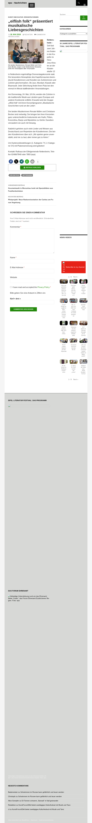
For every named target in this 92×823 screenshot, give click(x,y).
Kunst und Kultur (15, 17)
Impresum (34, 820)
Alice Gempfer (13, 801)
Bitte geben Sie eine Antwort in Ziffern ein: (28, 293)
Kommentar (15, 227)
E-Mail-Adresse (17, 267)
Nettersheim (27, 175)
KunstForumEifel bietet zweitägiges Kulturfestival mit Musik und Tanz (44, 805)
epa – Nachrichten (17, 3)
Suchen (63, 14)
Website (13, 277)
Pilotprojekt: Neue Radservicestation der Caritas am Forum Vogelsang (31, 199)
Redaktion (28, 34)
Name (13, 258)
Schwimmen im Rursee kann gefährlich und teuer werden (42, 792)
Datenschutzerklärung (46, 820)
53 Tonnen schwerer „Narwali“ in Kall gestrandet (40, 801)
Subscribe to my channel (75, 267)
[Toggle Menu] (32, 5)
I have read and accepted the (31, 287)
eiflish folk (14, 175)
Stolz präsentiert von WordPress (18, 820)
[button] (11, 161)
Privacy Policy (43, 287)
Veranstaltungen (31, 17)
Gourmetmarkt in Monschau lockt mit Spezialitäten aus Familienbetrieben (30, 188)
